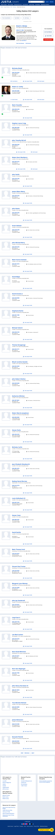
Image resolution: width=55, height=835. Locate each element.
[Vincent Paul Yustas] (6, 570)
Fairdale (4, 785)
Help (25, 826)
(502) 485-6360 (15, 127)
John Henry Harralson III (20, 686)
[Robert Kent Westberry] (6, 160)
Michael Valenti (17, 328)
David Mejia (16, 277)
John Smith (15, 174)
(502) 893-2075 (15, 468)
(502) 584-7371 (15, 349)
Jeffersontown (6, 789)
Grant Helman (17, 225)
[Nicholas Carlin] (6, 450)
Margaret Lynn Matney (20, 583)
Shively (4, 784)
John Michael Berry (18, 242)
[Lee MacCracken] (6, 638)
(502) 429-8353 (15, 604)
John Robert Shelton (19, 379)
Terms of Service (30, 826)
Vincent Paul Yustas (18, 566)
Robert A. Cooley (17, 87)
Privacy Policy (36, 826)
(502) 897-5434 (15, 502)
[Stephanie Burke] (6, 314)
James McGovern (17, 720)
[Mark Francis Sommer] (6, 263)
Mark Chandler (17, 105)
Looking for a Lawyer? (44, 829)
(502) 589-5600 (15, 383)
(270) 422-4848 (15, 587)
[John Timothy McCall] (6, 143)
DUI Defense (28, 43)
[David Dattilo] (6, 535)
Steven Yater (16, 515)
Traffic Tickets (24, 785)
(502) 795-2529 (15, 72)
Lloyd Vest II (16, 617)
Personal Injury (24, 784)
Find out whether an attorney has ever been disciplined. (45, 781)
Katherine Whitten (18, 396)
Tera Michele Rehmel (19, 703)
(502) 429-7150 (15, 622)
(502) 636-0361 (15, 741)
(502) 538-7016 (15, 639)
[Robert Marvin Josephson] (6, 416)
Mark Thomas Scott (18, 549)
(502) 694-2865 (15, 91)
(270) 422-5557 (15, 553)
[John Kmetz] (6, 212)
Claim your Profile (6, 811)
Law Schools (25, 4)
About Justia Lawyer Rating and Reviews (8, 815)
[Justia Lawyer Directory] (6, 2)
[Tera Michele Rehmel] (6, 706)
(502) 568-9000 (15, 298)
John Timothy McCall (19, 140)
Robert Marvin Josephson (20, 413)
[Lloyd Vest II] (6, 621)
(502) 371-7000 (20, 30)
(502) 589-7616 (15, 161)
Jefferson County (6, 795)
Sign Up (51, 1)
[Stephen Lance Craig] (6, 126)
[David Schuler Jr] (6, 297)
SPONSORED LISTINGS (27, 21)
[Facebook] (25, 824)
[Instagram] (26, 824)
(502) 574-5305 (15, 724)
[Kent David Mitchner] (6, 655)
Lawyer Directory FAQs (7, 810)
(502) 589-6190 (15, 109)
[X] (31, 824)
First (22, 753)
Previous (26, 753)
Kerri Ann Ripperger (18, 669)
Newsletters (37, 4)
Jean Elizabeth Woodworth (21, 464)
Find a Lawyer (4, 4)
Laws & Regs (31, 4)
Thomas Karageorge (18, 345)
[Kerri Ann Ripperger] (6, 672)
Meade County (6, 798)
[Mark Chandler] (6, 108)
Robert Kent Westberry (19, 157)
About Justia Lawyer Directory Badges (9, 808)
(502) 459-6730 (15, 434)
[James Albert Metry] (6, 195)
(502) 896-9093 (15, 417)
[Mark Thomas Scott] (6, 552)
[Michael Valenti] (6, 331)
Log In (47, 1)
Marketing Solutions (45, 4)
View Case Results (20, 43)
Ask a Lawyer (10, 4)
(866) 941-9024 (15, 690)
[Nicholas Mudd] (6, 71)
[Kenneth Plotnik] (6, 740)
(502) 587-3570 (15, 264)
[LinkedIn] (22, 824)
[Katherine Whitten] (6, 399)
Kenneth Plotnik (17, 737)
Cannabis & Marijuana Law (26, 781)
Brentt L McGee (21, 26)
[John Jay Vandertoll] (6, 604)
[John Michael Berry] (6, 246)
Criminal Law (23, 782)
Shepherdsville (6, 787)
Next (33, 753)
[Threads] (28, 824)
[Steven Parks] (6, 433)
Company (21, 826)
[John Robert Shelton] (6, 382)
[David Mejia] (6, 280)
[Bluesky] (30, 824)
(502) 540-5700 (15, 178)
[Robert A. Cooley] (6, 90)
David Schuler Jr (17, 294)
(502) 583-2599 (15, 366)
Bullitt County (5, 797)
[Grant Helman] (6, 229)
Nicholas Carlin (17, 447)
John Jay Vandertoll (18, 600)
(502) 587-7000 (15, 673)
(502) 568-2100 (15, 332)
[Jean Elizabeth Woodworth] (6, 467)
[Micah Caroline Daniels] (6, 365)
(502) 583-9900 (15, 707)
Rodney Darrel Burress (19, 481)
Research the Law (18, 4)
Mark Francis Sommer (19, 260)
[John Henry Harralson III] (6, 689)
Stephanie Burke (17, 311)
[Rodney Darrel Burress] (6, 484)
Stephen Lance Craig (19, 123)
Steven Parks (16, 430)
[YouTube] (23, 824)
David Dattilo (16, 532)
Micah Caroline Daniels (20, 362)
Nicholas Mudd (17, 68)
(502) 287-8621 (15, 400)
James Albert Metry (18, 191)
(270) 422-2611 (15, 656)
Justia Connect (10, 826)
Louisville (4, 781)
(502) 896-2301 (15, 519)
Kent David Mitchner (19, 652)
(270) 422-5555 (15, 570)
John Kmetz (16, 208)
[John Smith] (6, 178)
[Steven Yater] (6, 518)
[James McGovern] (6, 723)
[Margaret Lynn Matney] (6, 587)
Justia (29, 821)
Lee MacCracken (17, 634)
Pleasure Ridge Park (7, 782)
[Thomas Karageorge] (6, 348)
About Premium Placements (8, 813)
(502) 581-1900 (15, 315)
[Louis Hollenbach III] (6, 501)
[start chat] (52, 830)
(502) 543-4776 (15, 485)
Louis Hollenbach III (18, 498)
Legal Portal (16, 826)
